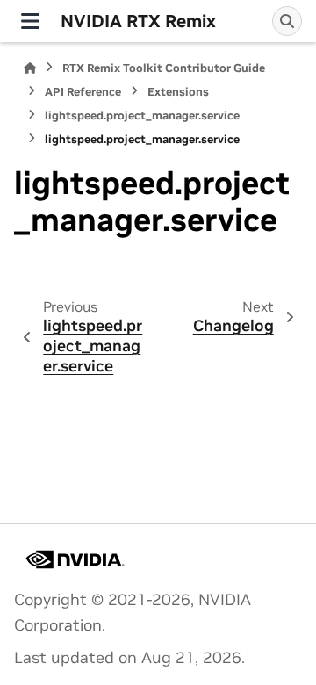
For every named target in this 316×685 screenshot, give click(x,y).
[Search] (287, 21)
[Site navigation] (30, 21)
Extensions (178, 91)
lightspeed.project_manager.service (142, 115)
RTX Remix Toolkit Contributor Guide (163, 68)
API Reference (83, 91)
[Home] (30, 68)
